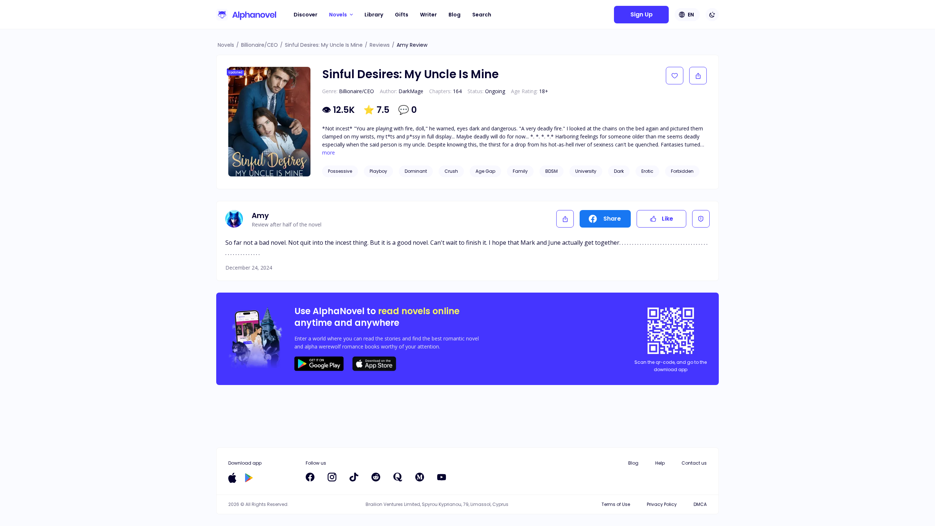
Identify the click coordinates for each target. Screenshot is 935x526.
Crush (451, 171)
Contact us (694, 463)
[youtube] (441, 477)
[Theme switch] (712, 14)
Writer (428, 14)
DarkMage (410, 91)
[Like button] (674, 75)
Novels (226, 45)
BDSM (551, 171)
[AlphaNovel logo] (246, 14)
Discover (305, 14)
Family (520, 171)
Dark (619, 171)
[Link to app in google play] (249, 477)
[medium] (419, 477)
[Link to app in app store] (232, 478)
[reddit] (375, 477)
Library (374, 14)
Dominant (416, 171)
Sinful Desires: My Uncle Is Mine (324, 45)
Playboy (378, 171)
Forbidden (682, 171)
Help (660, 463)
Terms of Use (616, 504)
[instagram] (332, 477)
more (328, 153)
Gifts (401, 14)
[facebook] (310, 477)
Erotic (647, 171)
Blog (455, 14)
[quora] (397, 477)
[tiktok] (354, 477)
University (585, 171)
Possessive (340, 171)
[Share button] (698, 75)
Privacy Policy (662, 504)
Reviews (380, 45)
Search (481, 14)
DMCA (700, 504)
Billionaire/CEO (259, 45)
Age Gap (485, 171)
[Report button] (701, 219)
